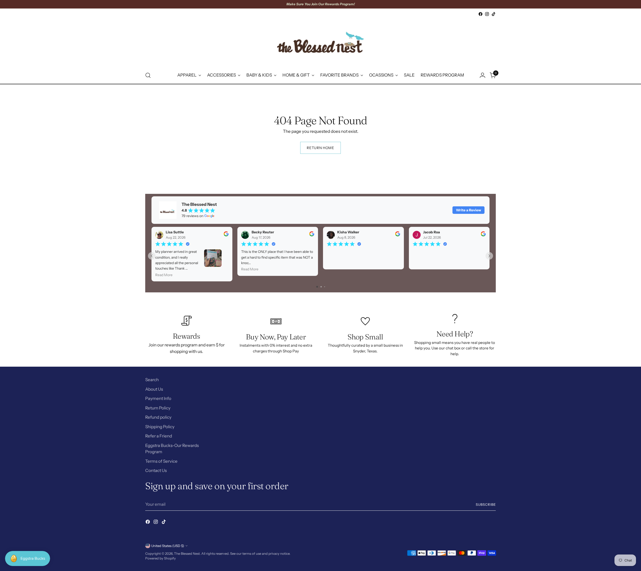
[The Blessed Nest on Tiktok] (493, 14)
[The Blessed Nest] (320, 42)
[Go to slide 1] (317, 287)
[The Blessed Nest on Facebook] (480, 14)
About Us (154, 389)
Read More (164, 275)
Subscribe (486, 504)
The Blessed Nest (187, 553)
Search (152, 379)
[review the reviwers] (226, 235)
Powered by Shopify (160, 558)
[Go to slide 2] (321, 286)
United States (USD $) (167, 546)
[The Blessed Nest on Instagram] (487, 14)
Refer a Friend (158, 435)
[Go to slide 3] (324, 286)
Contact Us (156, 470)
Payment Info (158, 398)
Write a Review (468, 210)
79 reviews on (192, 216)
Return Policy (158, 407)
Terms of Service (161, 461)
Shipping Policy (160, 426)
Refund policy (158, 417)
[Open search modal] (148, 75)
